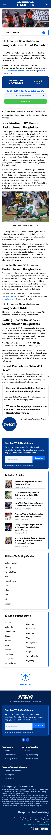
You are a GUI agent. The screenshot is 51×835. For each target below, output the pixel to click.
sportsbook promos (10, 296)
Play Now (25, 101)
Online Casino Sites (13, 770)
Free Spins (9, 774)
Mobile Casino (11, 778)
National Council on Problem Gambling (36, 824)
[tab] (25, 393)
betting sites (9, 299)
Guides (27, 750)
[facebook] (27, 740)
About (7, 750)
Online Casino (32, 758)
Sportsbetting (32, 754)
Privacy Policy (29, 465)
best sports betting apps (18, 70)
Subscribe (39, 458)
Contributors (10, 754)
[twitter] (23, 740)
